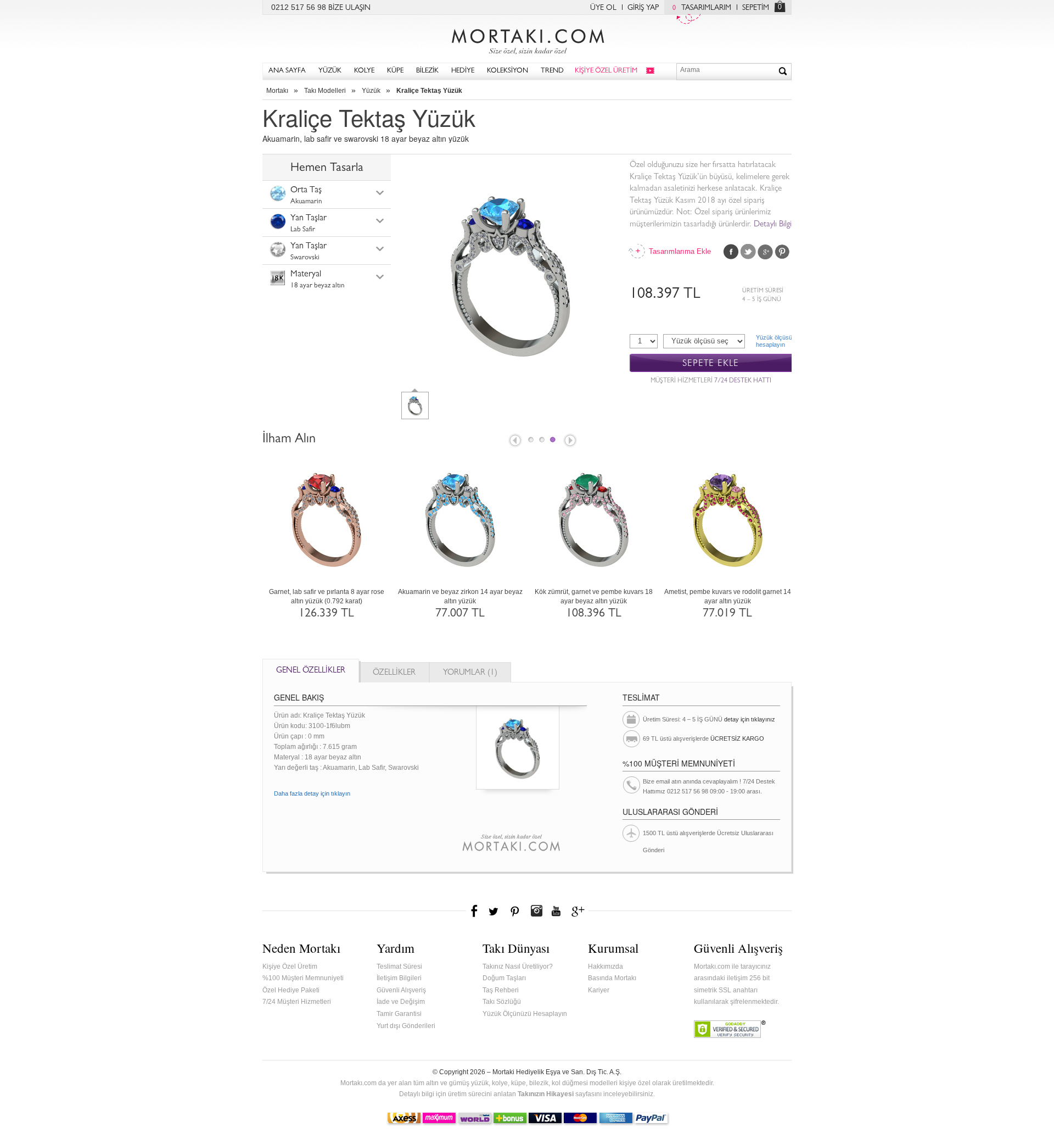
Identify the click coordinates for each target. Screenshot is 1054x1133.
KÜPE (395, 71)
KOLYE (364, 71)
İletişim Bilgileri (399, 978)
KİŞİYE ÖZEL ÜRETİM (606, 71)
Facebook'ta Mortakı (475, 911)
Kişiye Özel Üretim (289, 966)
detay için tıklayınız (749, 719)
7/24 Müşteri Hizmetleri (296, 1002)
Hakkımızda (605, 966)
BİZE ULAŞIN (349, 8)
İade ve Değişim (401, 1002)
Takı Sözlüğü (502, 1002)
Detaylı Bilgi (773, 225)
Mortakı (277, 91)
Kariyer (598, 990)
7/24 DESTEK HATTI (742, 381)
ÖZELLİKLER (394, 673)
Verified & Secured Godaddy (730, 1029)
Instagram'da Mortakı (536, 911)
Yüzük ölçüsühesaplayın (774, 341)
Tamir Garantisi (399, 1014)
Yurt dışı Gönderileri (406, 1026)
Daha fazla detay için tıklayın (312, 793)
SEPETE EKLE (710, 363)
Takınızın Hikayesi (546, 1094)
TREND (552, 71)
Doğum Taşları (504, 978)
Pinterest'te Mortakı (514, 911)
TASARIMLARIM (701, 8)
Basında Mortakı (612, 978)
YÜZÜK (329, 71)
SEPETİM (755, 8)
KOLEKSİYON (507, 71)
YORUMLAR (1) (470, 673)
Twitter (748, 251)
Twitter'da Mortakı (494, 911)
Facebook (731, 251)
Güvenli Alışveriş (401, 990)
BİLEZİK (427, 71)
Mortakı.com (527, 39)
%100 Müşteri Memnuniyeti (303, 978)
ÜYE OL (603, 8)
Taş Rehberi (501, 990)
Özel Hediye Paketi (290, 990)
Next (571, 441)
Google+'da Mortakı (579, 911)
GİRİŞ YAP (643, 8)
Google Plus (765, 251)
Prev (514, 441)
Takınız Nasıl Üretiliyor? (518, 966)
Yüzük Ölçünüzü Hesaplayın (525, 1014)
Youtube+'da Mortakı (556, 911)
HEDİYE (462, 71)
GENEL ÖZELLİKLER (310, 671)
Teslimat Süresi (399, 966)
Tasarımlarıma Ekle (679, 251)
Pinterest (782, 251)
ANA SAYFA (287, 71)
